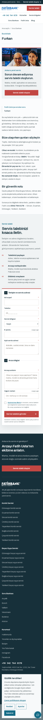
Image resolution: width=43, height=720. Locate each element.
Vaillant (5, 608)
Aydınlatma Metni (14, 402)
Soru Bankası (13, 20)
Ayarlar (21, 706)
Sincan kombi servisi (10, 517)
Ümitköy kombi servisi (10, 522)
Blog (33, 20)
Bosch (4, 603)
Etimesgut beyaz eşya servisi (13, 553)
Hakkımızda (6, 635)
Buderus (5, 617)
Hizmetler (23, 15)
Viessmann (6, 612)
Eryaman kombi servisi (10, 513)
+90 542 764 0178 (10, 15)
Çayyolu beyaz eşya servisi (12, 581)
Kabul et (9, 713)
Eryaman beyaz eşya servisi (13, 558)
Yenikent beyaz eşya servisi (13, 585)
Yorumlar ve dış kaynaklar (12, 639)
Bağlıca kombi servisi (10, 531)
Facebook (6, 657)
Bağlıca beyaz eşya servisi (12, 576)
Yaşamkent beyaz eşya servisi (14, 572)
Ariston (5, 621)
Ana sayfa (5, 28)
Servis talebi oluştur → (32, 2)
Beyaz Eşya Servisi (10, 548)
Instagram (6, 653)
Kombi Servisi (8, 503)
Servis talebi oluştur (21, 93)
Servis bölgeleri (34, 15)
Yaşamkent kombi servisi (11, 526)
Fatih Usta (25, 20)
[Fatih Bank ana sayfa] (10, 8)
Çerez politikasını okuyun (15, 700)
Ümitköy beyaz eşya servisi (13, 567)
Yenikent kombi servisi (10, 540)
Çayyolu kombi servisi (10, 536)
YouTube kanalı (8, 648)
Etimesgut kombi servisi (11, 508)
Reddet (9, 706)
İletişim (4, 644)
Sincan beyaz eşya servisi (12, 562)
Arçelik (4, 599)
